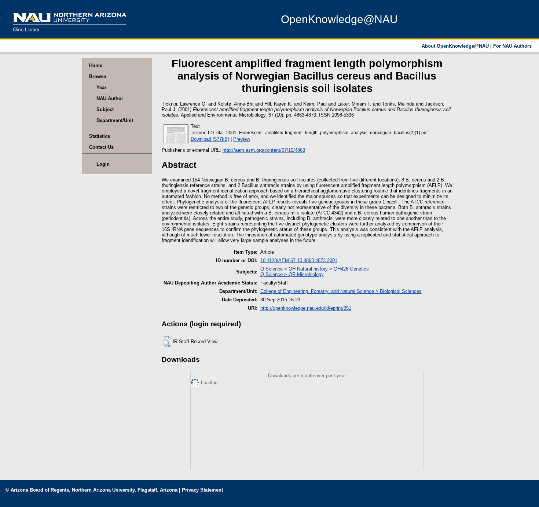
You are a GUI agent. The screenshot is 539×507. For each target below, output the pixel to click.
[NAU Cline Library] (69, 35)
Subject (105, 109)
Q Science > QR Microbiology (292, 274)
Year (101, 87)
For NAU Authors (512, 46)
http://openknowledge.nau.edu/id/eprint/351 (305, 308)
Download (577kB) (210, 139)
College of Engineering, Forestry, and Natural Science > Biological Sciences (341, 291)
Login (103, 164)
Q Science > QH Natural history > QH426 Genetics (314, 269)
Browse (97, 76)
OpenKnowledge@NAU (339, 19)
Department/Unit (114, 120)
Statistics (99, 136)
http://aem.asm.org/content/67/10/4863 (264, 150)
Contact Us (101, 147)
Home (95, 65)
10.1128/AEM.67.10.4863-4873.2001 (298, 260)
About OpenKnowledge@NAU (456, 46)
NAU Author (109, 98)
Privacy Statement (202, 490)
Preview (241, 139)
